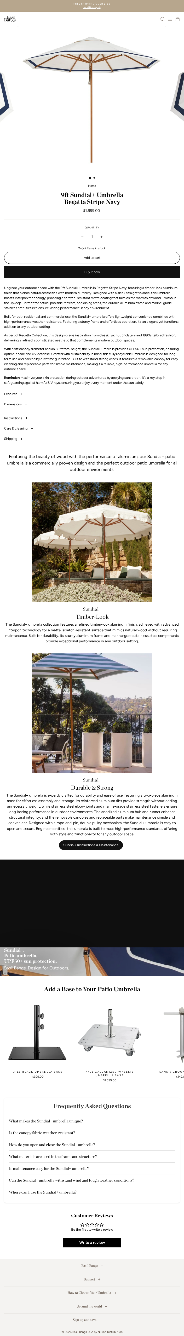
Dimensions (13, 404)
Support (90, 1279)
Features (11, 394)
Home (92, 185)
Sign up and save (85, 1320)
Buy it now (92, 272)
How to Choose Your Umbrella (90, 1293)
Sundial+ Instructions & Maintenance (91, 845)
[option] (92, 5)
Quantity (92, 227)
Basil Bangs (89, 1265)
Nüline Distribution (110, 1332)
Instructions (13, 418)
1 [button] (90, 178)
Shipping (11, 439)
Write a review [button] (92, 1242)
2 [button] (94, 178)
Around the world (90, 1306)
